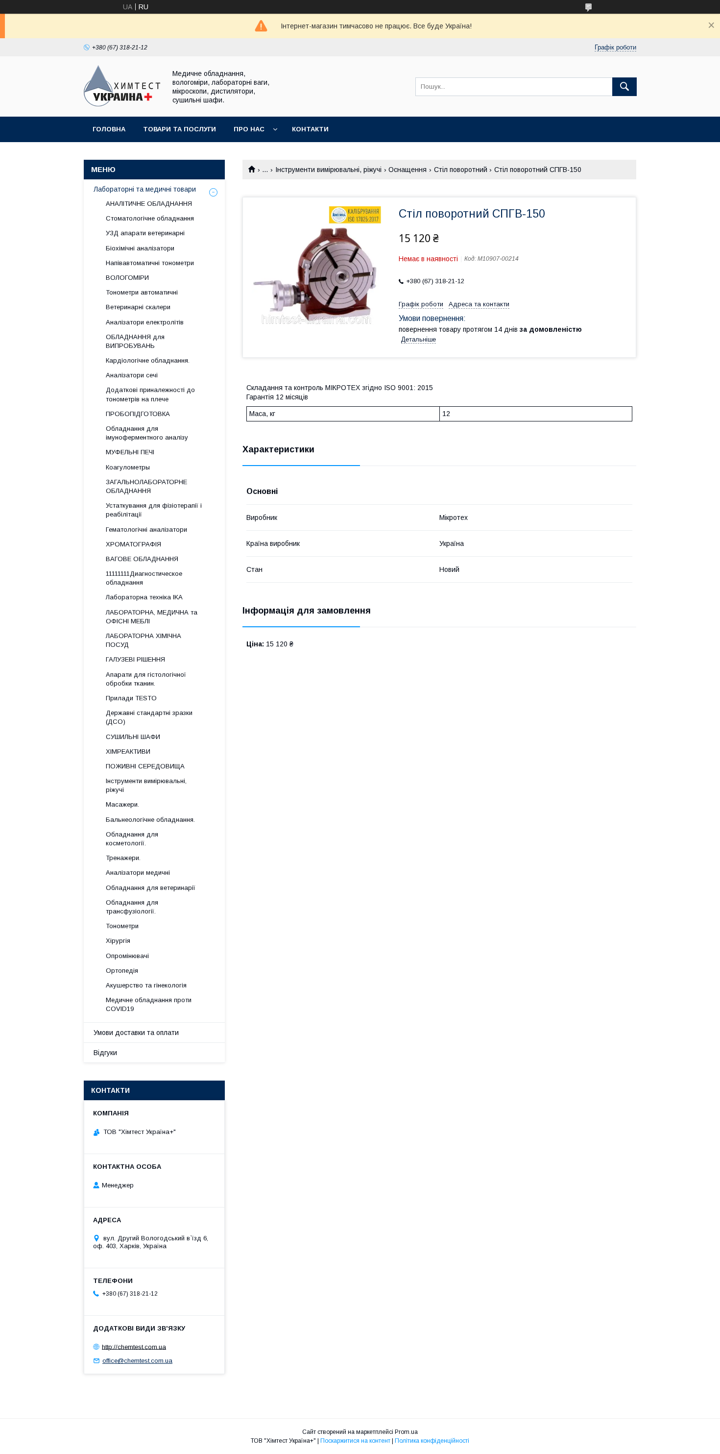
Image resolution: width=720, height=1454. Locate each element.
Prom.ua (406, 1432)
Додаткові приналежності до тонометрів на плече (150, 394)
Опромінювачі (127, 956)
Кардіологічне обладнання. (148, 360)
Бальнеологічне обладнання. (150, 819)
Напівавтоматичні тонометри (150, 263)
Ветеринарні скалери (138, 307)
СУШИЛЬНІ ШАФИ (133, 736)
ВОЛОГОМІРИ (127, 277)
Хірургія (118, 940)
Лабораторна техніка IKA (144, 597)
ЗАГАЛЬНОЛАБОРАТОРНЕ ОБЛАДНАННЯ (146, 486)
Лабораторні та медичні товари (145, 189)
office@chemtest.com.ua (137, 1360)
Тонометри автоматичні (142, 292)
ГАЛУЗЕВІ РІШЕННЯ (135, 659)
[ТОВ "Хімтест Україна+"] (122, 104)
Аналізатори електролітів (145, 322)
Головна (109, 129)
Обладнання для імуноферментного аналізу (147, 433)
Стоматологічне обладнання (150, 218)
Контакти (310, 129)
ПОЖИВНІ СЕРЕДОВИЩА (145, 766)
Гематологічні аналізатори (146, 529)
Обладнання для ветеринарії (150, 887)
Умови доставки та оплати (136, 1032)
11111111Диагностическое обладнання (144, 578)
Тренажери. (123, 858)
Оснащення (407, 169)
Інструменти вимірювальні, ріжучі (328, 169)
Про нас (249, 129)
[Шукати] (624, 86)
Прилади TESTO (131, 698)
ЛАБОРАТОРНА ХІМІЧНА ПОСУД (143, 640)
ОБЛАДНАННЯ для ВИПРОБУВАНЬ (135, 341)
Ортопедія (122, 970)
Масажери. (122, 804)
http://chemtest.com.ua (134, 1346)
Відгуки (105, 1053)
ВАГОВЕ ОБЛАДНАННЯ (142, 559)
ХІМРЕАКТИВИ (128, 751)
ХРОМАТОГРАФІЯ (133, 544)
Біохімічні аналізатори (140, 248)
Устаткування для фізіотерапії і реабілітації (154, 510)
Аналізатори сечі (132, 375)
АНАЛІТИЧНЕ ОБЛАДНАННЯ (149, 203)
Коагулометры (128, 467)
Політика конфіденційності (432, 1440)
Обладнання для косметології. (132, 839)
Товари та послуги (179, 129)
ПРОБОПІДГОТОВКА (138, 414)
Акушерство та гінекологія (146, 985)
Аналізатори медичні (138, 872)
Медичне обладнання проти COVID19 (149, 1004)
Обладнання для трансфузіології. (132, 907)
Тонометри (122, 926)
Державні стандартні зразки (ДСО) (149, 717)
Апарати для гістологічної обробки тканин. (146, 679)
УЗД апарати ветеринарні (145, 233)
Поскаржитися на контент (355, 1440)
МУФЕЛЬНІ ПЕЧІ (130, 452)
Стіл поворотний (460, 169)
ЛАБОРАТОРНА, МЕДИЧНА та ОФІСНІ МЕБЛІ (151, 617)
